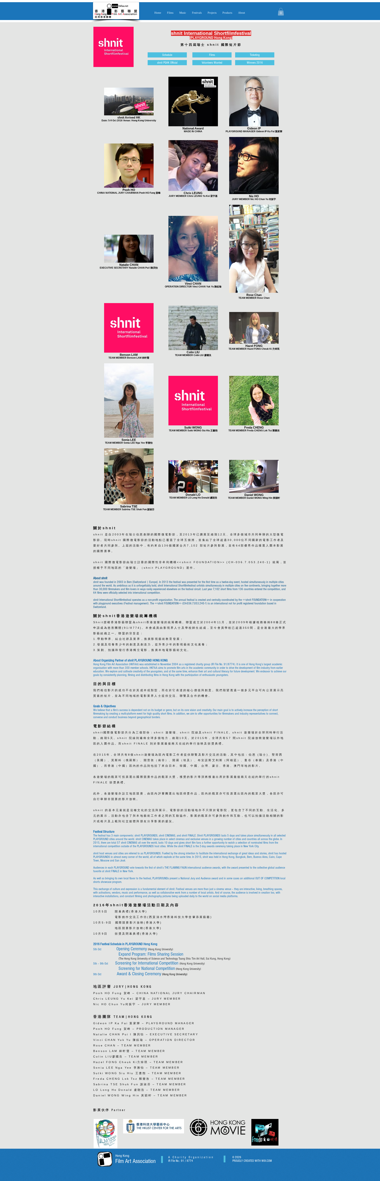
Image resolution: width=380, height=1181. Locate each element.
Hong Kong (122, 1156)
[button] (182, 12)
